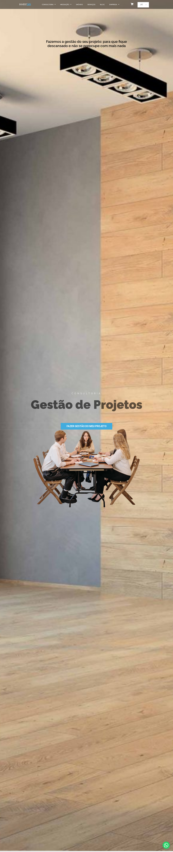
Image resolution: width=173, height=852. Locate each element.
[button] (166, 845)
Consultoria (47, 4)
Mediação (64, 4)
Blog (102, 4)
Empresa (113, 4)
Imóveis (79, 4)
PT (142, 5)
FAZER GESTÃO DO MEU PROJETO (87, 426)
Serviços (91, 4)
